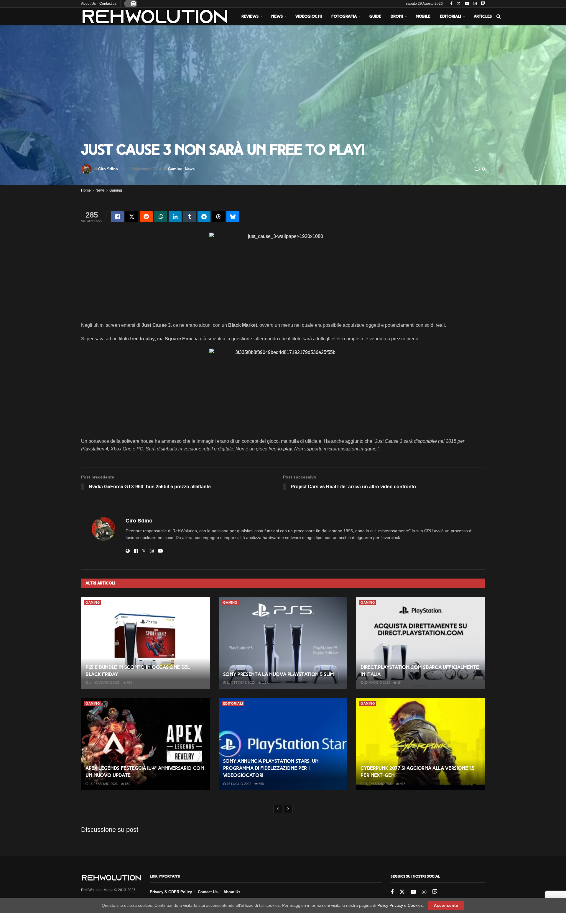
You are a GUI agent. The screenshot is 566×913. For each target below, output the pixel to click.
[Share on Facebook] (117, 216)
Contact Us (208, 892)
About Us (88, 3)
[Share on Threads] (218, 216)
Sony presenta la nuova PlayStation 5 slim (278, 674)
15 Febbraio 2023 (103, 783)
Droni (397, 16)
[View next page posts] (288, 809)
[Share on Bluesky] (232, 216)
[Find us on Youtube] (467, 4)
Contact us (107, 3)
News (277, 16)
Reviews (250, 16)
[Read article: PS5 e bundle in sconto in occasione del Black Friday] (145, 643)
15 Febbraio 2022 (378, 783)
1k (398, 682)
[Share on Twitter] (131, 216)
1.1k (265, 682)
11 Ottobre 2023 (240, 682)
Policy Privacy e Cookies (400, 905)
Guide (375, 16)
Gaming (175, 169)
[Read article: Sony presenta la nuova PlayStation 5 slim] (283, 643)
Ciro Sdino (108, 169)
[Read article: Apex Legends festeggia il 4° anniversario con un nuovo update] (145, 744)
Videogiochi (308, 16)
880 (127, 783)
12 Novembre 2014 (145, 169)
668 (129, 682)
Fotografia (344, 16)
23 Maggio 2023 (376, 682)
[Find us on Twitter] (459, 4)
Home (86, 190)
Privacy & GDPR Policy (171, 892)
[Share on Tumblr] (189, 216)
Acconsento (446, 905)
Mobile (423, 16)
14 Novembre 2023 (104, 682)
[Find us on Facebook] (451, 4)
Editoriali (450, 16)
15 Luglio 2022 (238, 783)
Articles (483, 16)
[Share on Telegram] (204, 216)
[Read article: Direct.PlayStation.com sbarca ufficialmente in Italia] (420, 643)
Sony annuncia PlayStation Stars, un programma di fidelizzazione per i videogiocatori (271, 768)
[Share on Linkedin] (175, 216)
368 (261, 783)
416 (402, 783)
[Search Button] (498, 16)
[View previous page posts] (277, 809)
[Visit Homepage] (154, 16)
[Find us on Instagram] (475, 4)
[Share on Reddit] (146, 216)
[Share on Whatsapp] (160, 216)
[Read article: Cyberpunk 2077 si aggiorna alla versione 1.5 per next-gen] (420, 744)
